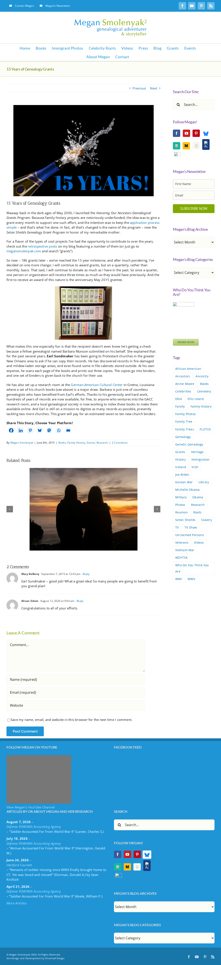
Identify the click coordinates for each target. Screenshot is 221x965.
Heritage (197, 452)
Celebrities (183, 391)
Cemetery (204, 391)
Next (153, 88)
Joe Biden (182, 475)
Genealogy (183, 437)
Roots (197, 512)
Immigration (200, 459)
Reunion (181, 512)
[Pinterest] (30, 430)
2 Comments (120, 442)
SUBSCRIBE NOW (193, 208)
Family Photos (185, 414)
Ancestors (182, 376)
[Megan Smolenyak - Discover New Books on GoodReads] (196, 145)
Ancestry (202, 376)
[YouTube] (186, 133)
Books (62, 442)
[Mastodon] (49, 430)
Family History (76, 442)
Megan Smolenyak (21, 442)
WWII (191, 579)
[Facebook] (11, 430)
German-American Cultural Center (97, 385)
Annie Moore (184, 384)
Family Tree (183, 422)
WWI (178, 579)
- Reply (84, 574)
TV (177, 527)
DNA (178, 399)
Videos (199, 542)
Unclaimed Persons (189, 535)
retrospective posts (42, 246)
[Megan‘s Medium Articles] (186, 145)
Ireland (180, 467)
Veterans (181, 542)
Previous (139, 88)
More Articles (16, 903)
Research (102, 442)
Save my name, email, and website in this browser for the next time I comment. (71, 719)
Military (181, 497)
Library (204, 482)
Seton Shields (185, 520)
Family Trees (184, 429)
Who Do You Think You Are (192, 568)
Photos (180, 505)
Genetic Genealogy (189, 444)
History (180, 459)
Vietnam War (184, 550)
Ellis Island (196, 399)
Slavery (206, 520)
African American (188, 369)
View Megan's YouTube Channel (30, 807)
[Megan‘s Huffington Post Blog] (176, 145)
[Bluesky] (40, 430)
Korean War (184, 482)
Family (180, 406)
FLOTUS (205, 429)
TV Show (191, 527)
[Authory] (206, 144)
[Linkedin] (21, 430)
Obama (197, 497)
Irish (195, 467)
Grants (91, 442)
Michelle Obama (187, 490)
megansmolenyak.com (23, 251)
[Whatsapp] (59, 430)
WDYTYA (181, 558)
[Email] (68, 430)
